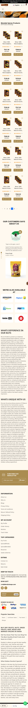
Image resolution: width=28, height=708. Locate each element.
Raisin (3, 617)
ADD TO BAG (7, 54)
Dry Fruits (4, 540)
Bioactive (3, 550)
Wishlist (3, 529)
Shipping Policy (5, 515)
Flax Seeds (22, 617)
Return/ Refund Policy (7, 512)
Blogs (2, 503)
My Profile (4, 523)
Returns (3, 564)
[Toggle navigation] (3, 9)
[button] (1, 252)
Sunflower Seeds (12, 617)
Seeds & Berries (5, 553)
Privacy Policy (5, 506)
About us (3, 497)
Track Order (4, 532)
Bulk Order (4, 567)
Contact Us (4, 561)
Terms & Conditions (7, 509)
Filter (4, 705)
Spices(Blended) (5, 546)
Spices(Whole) (5, 543)
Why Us (3, 500)
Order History (5, 526)
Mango (4, 620)
